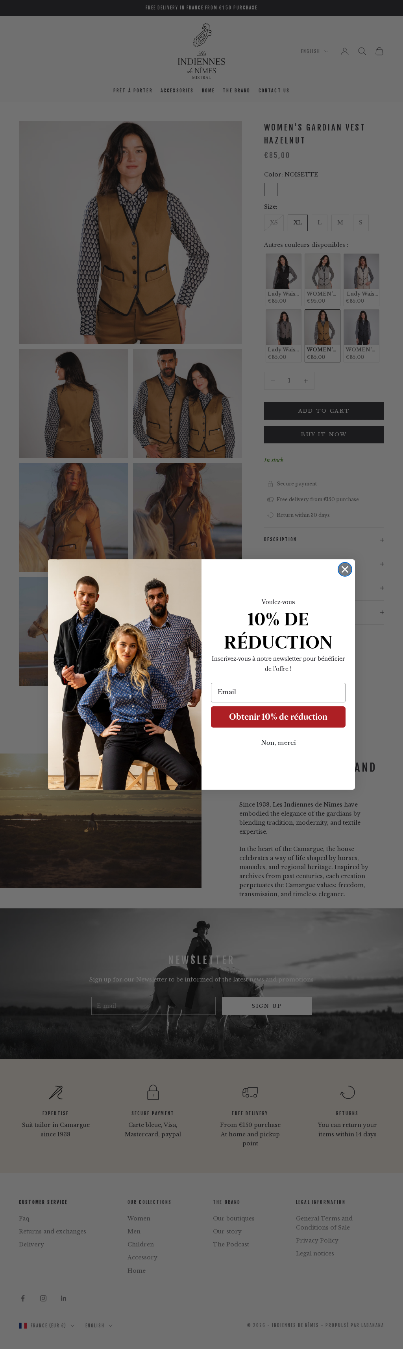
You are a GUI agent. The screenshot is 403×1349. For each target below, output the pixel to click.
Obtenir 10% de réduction (278, 716)
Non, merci (278, 743)
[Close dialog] (345, 569)
